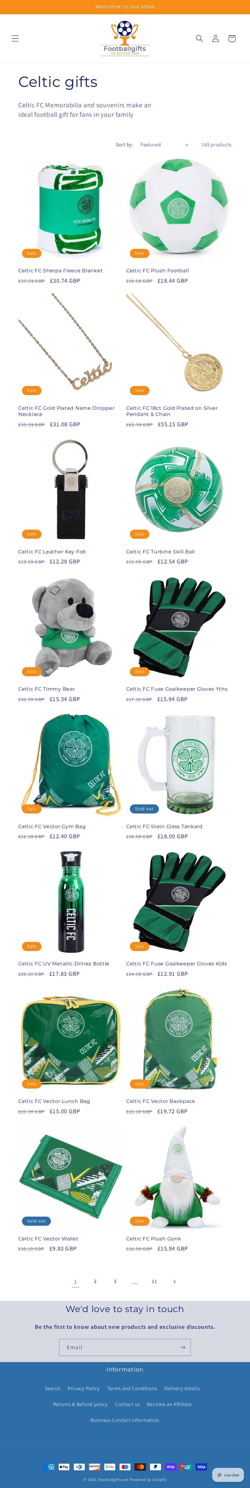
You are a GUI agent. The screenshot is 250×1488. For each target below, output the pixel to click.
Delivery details (182, 1388)
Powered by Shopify (148, 1479)
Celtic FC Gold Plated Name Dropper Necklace (66, 411)
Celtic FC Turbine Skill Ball (160, 552)
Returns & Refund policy (80, 1404)
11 (154, 1281)
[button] (15, 38)
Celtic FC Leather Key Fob (52, 552)
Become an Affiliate (169, 1404)
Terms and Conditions (132, 1388)
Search (53, 1388)
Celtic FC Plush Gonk (153, 1239)
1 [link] (75, 1282)
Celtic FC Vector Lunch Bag (54, 1101)
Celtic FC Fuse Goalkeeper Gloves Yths (177, 689)
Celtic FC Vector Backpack (160, 1101)
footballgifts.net (113, 1479)
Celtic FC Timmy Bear (46, 689)
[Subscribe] (182, 1347)
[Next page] (174, 1282)
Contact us (127, 1404)
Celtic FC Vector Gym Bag (52, 826)
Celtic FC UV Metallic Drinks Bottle (63, 964)
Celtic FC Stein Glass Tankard (164, 826)
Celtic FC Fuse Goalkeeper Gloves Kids (176, 964)
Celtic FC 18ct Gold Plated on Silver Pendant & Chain (172, 411)
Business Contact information (125, 1420)
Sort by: (125, 144)
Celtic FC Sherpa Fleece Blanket (60, 271)
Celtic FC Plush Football (157, 271)
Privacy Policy (84, 1388)
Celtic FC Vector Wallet (48, 1239)
